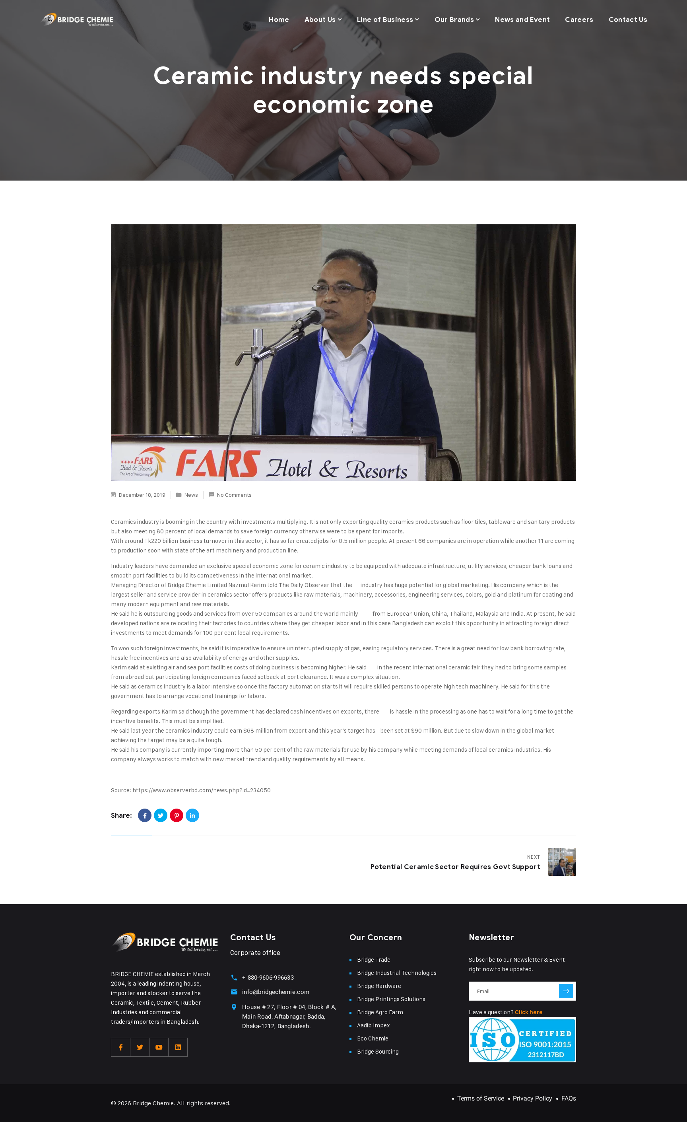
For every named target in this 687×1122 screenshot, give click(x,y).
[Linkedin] (178, 1047)
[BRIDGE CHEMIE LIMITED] (76, 20)
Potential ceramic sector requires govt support (455, 867)
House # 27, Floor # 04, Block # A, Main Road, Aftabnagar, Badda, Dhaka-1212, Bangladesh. (289, 1016)
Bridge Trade (373, 959)
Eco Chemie (372, 1038)
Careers (579, 20)
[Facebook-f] (120, 1047)
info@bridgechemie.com (275, 992)
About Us (320, 20)
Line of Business (385, 20)
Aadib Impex (373, 1025)
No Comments (234, 494)
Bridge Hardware (379, 986)
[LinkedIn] (192, 815)
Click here (529, 1012)
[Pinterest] (176, 815)
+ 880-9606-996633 (268, 977)
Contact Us (628, 20)
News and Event (522, 20)
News (191, 494)
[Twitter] (160, 815)
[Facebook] (144, 815)
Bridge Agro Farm (380, 1012)
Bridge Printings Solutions (391, 999)
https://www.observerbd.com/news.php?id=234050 (201, 790)
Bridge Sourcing (378, 1051)
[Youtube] (159, 1047)
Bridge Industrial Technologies (397, 972)
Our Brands (454, 20)
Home (279, 20)
